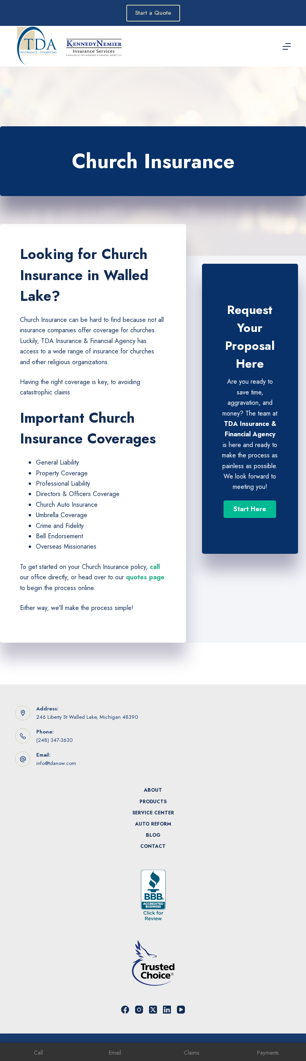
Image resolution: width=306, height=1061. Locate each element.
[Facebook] (125, 1010)
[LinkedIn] (167, 1010)
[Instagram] (139, 1010)
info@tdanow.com (56, 763)
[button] (250, 509)
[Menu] (286, 46)
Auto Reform (153, 824)
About (153, 790)
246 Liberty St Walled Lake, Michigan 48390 (87, 717)
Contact (153, 846)
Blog (153, 835)
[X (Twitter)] (153, 1010)
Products (153, 802)
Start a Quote (153, 12)
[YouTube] (181, 1010)
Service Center (153, 813)
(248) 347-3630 (54, 740)
